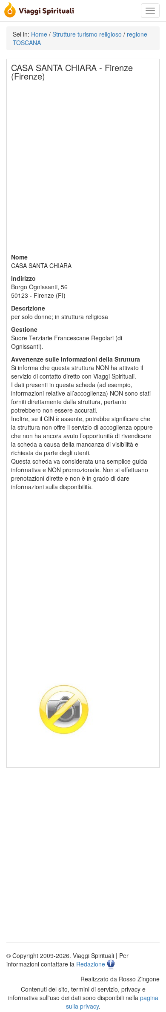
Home (39, 34)
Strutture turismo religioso (87, 34)
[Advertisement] (83, 170)
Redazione (90, 964)
